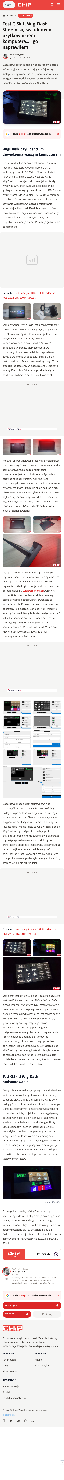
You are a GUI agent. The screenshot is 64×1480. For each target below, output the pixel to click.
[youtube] (6, 1279)
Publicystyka (42, 1365)
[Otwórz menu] (58, 5)
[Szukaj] (52, 4)
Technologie (9, 1359)
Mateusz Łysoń (16, 54)
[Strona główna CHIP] (25, 5)
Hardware (27, 15)
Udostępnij (11, 1305)
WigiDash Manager (33, 590)
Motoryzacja (10, 1371)
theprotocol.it (9, 1414)
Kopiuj (49, 1314)
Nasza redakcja (11, 1386)
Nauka (38, 1359)
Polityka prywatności (14, 1398)
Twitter (9, 1314)
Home (9, 15)
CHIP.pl (13, 1410)
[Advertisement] (32, 407)
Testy (5, 1365)
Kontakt (7, 1392)
